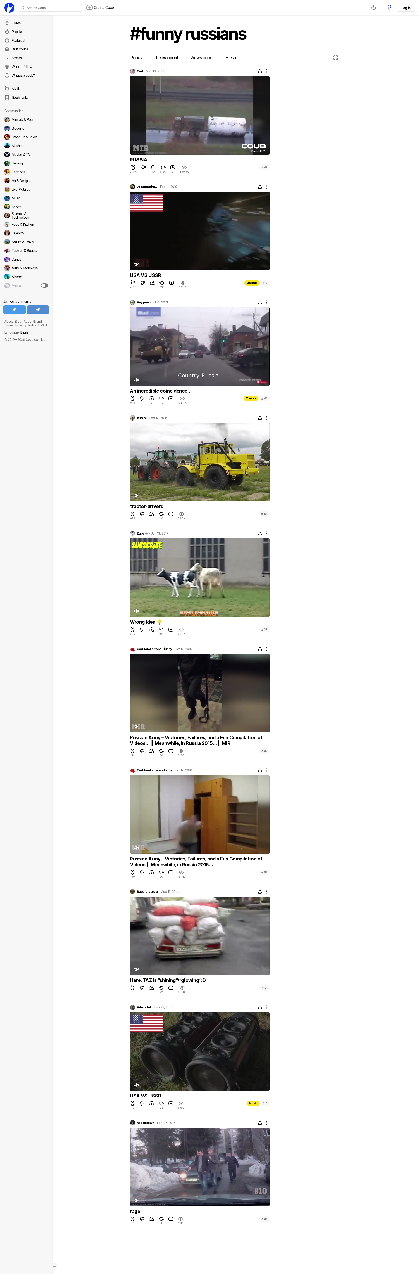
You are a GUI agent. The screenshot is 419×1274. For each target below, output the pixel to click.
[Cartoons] (26, 172)
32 (264, 751)
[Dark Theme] (373, 7)
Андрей (143, 302)
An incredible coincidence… (161, 391)
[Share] (260, 71)
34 (264, 1219)
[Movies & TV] (26, 154)
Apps (27, 321)
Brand (37, 321)
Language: (17, 332)
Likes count (167, 57)
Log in (405, 8)
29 (264, 629)
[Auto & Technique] (26, 268)
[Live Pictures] (26, 189)
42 (264, 167)
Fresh (230, 57)
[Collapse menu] (55, 1267)
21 (264, 988)
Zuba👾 (142, 533)
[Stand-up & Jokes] (26, 137)
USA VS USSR (145, 275)
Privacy (20, 325)
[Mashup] (26, 145)
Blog (18, 321)
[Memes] (26, 276)
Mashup (252, 282)
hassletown (145, 1122)
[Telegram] (38, 309)
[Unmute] (136, 264)
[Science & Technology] (26, 215)
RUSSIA (138, 160)
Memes (251, 398)
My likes (17, 89)
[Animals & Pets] (26, 119)
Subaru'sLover (147, 891)
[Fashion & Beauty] (26, 250)
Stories (17, 58)
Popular (17, 31)
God (140, 71)
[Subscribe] (44, 285)
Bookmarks (20, 97)
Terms (8, 325)
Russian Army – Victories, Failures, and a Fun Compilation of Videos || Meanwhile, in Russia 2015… (196, 861)
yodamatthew (147, 186)
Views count (201, 57)
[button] (336, 57)
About (8, 321)
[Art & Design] (26, 180)
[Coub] (9, 8)
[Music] (26, 198)
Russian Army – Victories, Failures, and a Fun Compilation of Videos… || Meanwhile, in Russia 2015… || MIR (196, 740)
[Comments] (153, 167)
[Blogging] (26, 128)
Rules (32, 325)
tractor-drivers (146, 506)
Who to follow (22, 66)
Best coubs (20, 49)
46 (264, 398)
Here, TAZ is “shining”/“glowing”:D (168, 980)
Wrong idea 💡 (146, 622)
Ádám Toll (144, 1007)
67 (264, 514)
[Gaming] (26, 163)
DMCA (42, 325)
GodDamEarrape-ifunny (154, 649)
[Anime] (26, 285)
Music (253, 1103)
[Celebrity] (26, 233)
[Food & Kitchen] (26, 224)
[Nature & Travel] (26, 241)
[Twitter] (14, 309)
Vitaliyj (142, 417)
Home (16, 23)
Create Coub (104, 7)
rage (135, 1211)
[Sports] (26, 207)
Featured (18, 40)
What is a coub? (23, 75)
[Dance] (26, 259)
